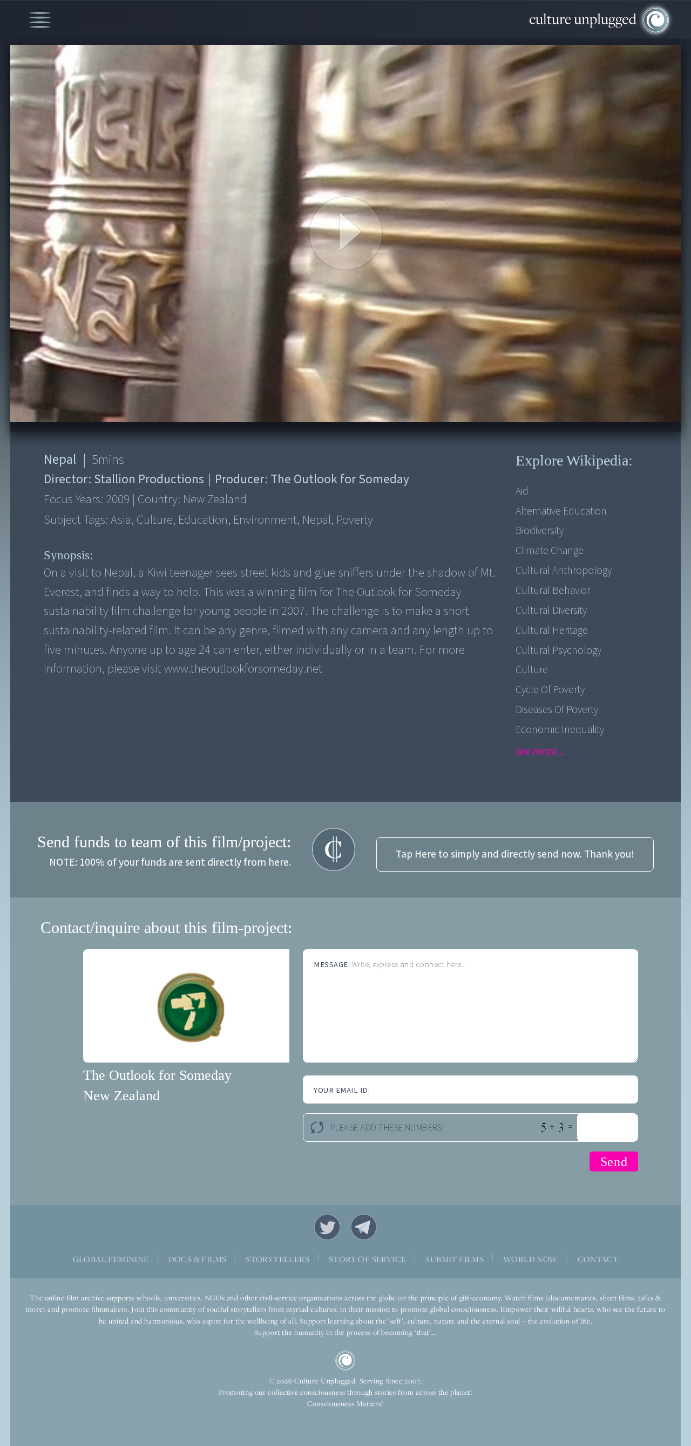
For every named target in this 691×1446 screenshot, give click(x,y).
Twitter (327, 1227)
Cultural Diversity (551, 610)
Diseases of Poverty (557, 709)
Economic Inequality (560, 729)
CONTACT (598, 1258)
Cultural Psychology (558, 650)
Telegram (364, 1227)
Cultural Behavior (553, 590)
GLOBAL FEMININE (111, 1258)
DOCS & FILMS (197, 1258)
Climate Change (550, 550)
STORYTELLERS (277, 1258)
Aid (522, 491)
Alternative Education (561, 511)
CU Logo (345, 1361)
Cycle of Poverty (550, 689)
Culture (532, 669)
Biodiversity (540, 530)
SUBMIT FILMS (454, 1258)
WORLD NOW (530, 1258)
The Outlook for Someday (157, 1075)
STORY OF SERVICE (367, 1258)
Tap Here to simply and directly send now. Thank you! (515, 854)
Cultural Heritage (552, 630)
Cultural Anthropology (564, 570)
